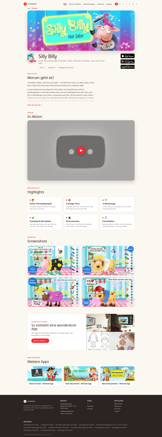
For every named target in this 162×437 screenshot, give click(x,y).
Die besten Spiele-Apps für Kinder (66, 425)
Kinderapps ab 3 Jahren (119, 427)
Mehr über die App (35, 105)
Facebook (90, 406)
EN (120, 4)
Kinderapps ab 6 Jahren (65, 430)
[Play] (81, 150)
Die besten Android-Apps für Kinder (35, 427)
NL (133, 4)
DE (116, 4)
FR (129, 4)
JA (136, 4)
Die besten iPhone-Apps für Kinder (82, 427)
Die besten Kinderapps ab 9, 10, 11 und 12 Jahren (111, 425)
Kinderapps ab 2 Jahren (102, 427)
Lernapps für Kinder (47, 425)
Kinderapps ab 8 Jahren (86, 425)
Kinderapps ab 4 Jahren (31, 430)
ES (123, 4)
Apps (28, 8)
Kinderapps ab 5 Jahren (48, 430)
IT (126, 4)
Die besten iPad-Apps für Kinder (58, 427)
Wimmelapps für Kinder (31, 425)
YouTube (90, 409)
